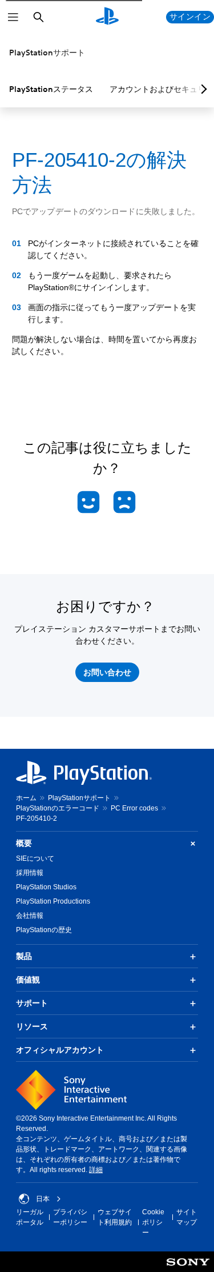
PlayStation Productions (53, 901)
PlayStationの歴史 (44, 930)
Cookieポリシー (153, 1222)
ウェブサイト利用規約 (115, 1217)
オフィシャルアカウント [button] (60, 1049)
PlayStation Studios (46, 887)
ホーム (26, 798)
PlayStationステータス (51, 89)
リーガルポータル (29, 1217)
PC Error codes (134, 808)
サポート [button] (32, 1003)
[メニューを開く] (13, 17)
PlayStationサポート (47, 52)
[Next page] (202, 89)
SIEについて (35, 858)
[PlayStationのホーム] (107, 17)
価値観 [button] (28, 979)
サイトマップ (186, 1217)
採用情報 (29, 873)
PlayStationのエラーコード (57, 808)
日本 (43, 1199)
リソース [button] (32, 1026)
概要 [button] (24, 843)
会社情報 (29, 916)
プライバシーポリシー (70, 1217)
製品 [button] (24, 956)
